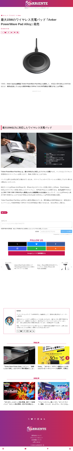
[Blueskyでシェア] (5, 32)
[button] (17, 32)
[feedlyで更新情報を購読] (36, 249)
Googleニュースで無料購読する (36, 253)
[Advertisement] (36, 104)
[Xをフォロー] (17, 244)
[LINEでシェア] (14, 32)
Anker (5, 212)
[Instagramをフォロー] (17, 249)
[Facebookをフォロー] (55, 244)
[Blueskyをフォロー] (36, 244)
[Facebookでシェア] (8, 32)
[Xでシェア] (2, 32)
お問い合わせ (36, 442)
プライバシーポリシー (36, 437)
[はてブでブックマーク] (11, 32)
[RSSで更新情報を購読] (55, 249)
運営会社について (36, 435)
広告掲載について (36, 440)
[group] (19, 357)
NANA (19, 311)
